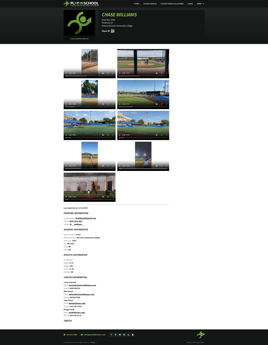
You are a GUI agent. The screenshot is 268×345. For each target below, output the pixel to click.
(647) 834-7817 (76, 221)
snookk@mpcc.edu (77, 312)
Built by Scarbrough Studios (195, 342)
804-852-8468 (71, 335)
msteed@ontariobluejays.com (81, 294)
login (190, 4)
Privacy (92, 342)
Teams (136, 4)
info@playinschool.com (95, 335)
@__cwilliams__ (77, 224)
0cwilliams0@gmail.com (85, 218)
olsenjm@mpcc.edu (77, 303)
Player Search (150, 4)
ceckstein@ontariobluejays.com (82, 285)
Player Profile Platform (172, 4)
